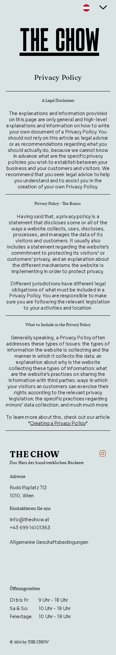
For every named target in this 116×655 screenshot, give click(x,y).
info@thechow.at (29, 520)
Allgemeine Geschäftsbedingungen (49, 542)
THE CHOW (59, 39)
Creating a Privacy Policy (58, 423)
